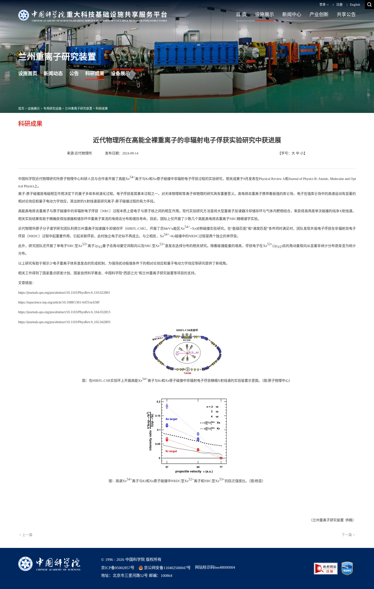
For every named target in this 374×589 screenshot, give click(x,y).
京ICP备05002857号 (117, 568)
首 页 (241, 14)
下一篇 (348, 535)
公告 (74, 73)
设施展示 (264, 14)
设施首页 (27, 73)
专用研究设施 (52, 108)
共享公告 (346, 14)
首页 (21, 108)
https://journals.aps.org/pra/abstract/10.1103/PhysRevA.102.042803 (64, 322)
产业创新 (319, 14)
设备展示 (120, 73)
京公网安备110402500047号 (167, 568)
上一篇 (25, 535)
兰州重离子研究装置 (78, 108)
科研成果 (94, 73)
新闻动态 (53, 73)
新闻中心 (291, 14)
